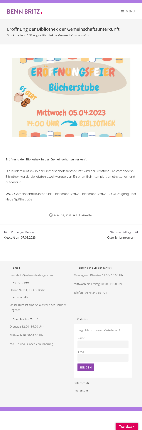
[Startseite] (8, 35)
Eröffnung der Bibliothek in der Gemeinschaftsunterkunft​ (46, 159)
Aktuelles (87, 215)
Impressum (81, 390)
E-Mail (81, 351)
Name (81, 338)
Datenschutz (81, 383)
